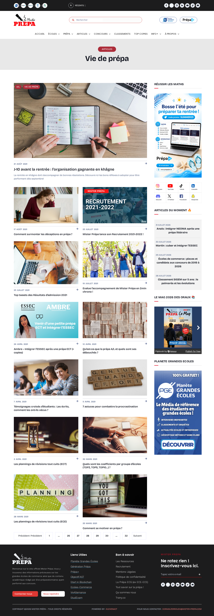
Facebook (183, 200)
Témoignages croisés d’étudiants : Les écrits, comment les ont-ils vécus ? (41, 408)
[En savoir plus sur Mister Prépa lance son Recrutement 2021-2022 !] (146, 229)
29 (97, 534)
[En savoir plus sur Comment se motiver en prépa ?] (146, 523)
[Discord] (198, 5)
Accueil (40, 34)
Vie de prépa (31, 86)
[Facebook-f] (166, 5)
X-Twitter (171, 200)
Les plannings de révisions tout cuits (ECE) (40, 521)
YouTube (171, 189)
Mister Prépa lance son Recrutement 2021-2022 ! (113, 234)
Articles (82, 34)
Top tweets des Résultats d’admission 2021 (40, 295)
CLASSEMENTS (122, 34)
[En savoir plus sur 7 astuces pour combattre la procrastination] (146, 401)
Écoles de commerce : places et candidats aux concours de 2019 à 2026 (178, 262)
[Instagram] (177, 5)
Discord (158, 200)
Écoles (52, 34)
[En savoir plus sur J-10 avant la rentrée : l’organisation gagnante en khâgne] (146, 164)
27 (78, 534)
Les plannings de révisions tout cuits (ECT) (40, 464)
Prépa (66, 34)
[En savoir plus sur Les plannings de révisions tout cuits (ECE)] (77, 516)
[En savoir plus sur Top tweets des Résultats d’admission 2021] (77, 290)
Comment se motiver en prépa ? (102, 528)
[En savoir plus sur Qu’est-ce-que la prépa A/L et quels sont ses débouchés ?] (146, 344)
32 (126, 534)
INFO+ (154, 34)
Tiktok (182, 189)
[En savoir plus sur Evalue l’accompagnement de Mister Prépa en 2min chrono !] (146, 283)
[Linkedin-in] (182, 5)
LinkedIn (194, 189)
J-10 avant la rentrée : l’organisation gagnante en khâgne (64, 169)
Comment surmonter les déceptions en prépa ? (43, 234)
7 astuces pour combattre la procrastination (110, 406)
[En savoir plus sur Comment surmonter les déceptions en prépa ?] (77, 229)
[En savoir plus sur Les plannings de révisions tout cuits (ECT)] (77, 459)
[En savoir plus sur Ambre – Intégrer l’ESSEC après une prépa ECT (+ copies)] (77, 344)
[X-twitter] (171, 5)
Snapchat (194, 200)
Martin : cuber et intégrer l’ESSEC (177, 245)
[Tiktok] (192, 5)
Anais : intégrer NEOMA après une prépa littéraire (178, 230)
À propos (170, 34)
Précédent (24, 535)
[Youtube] (187, 5)
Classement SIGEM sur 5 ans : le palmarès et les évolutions (178, 281)
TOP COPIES (141, 34)
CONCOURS (101, 34)
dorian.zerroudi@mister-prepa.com (182, 609)
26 (68, 534)
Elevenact (111, 609)
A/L (18, 86)
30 (106, 534)
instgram (159, 189)
